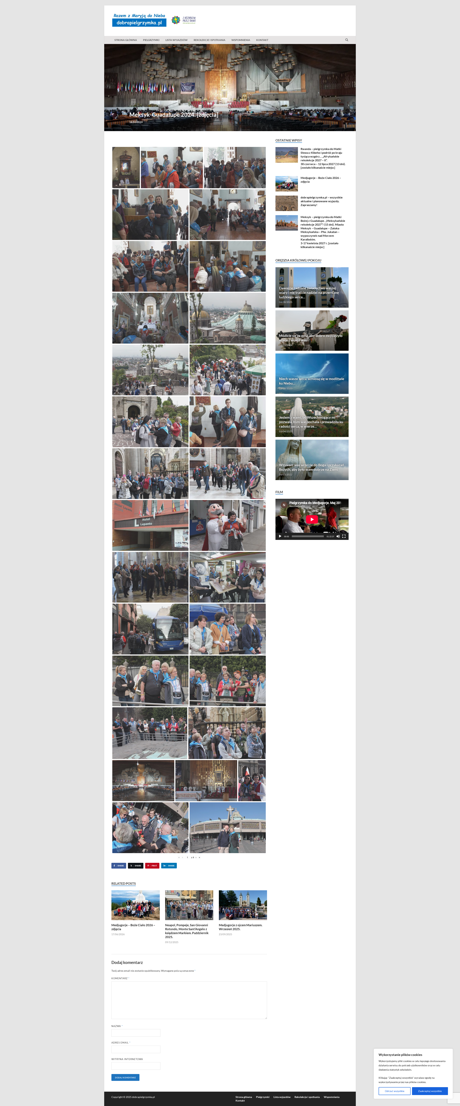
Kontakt (262, 39)
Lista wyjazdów (176, 39)
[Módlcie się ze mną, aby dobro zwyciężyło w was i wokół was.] (312, 330)
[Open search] (346, 40)
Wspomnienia (240, 39)
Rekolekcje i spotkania (209, 39)
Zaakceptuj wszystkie (430, 1091)
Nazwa (117, 1026)
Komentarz (120, 978)
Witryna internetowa (127, 1059)
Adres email (120, 1042)
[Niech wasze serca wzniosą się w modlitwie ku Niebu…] (312, 373)
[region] (413, 1074)
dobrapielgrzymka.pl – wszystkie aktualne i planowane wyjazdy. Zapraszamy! (322, 201)
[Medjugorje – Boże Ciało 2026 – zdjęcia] (135, 906)
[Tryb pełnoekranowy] (344, 536)
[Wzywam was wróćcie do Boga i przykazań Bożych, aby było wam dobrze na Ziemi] (312, 460)
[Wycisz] (338, 536)
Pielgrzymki (151, 39)
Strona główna (125, 39)
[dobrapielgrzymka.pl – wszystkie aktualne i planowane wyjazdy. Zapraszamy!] (286, 197)
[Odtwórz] (280, 536)
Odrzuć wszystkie (394, 1091)
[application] (312, 519)
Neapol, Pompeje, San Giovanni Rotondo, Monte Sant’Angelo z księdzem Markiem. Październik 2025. (186, 931)
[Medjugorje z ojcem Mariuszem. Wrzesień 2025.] (243, 906)
